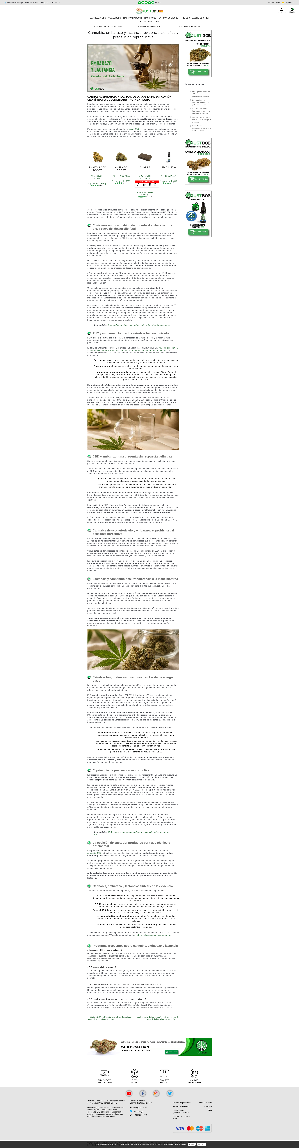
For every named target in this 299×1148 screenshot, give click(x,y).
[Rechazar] (296, 1144)
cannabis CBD (94, 853)
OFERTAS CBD (146, 22)
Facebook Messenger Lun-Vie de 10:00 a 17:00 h (25, 3)
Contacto (270, 3)
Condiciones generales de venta (181, 1111)
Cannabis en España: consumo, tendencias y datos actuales (201, 128)
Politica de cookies (181, 1107)
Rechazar (201, 1144)
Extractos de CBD (168, 18)
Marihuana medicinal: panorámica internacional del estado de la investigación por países (158, 1018)
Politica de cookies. (179, 1144)
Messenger (139, 1112)
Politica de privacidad (182, 1103)
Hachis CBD (150, 18)
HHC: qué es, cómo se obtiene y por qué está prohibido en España (201, 94)
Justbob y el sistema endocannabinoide (153, 935)
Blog (157, 22)
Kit (207, 18)
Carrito (292, 10)
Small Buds (114, 18)
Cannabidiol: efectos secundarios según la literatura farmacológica (139, 325)
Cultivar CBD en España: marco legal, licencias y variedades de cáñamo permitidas (109, 1018)
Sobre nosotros (205, 1103)
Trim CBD (185, 18)
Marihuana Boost (132, 18)
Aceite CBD (198, 18)
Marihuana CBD (98, 18)
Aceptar (192, 1144)
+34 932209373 (54, 3)
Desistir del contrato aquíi (181, 1117)
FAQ (278, 3)
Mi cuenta (282, 12)
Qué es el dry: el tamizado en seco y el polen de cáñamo (200, 102)
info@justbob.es (140, 1108)
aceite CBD (134, 129)
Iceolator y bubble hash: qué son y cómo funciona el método (201, 111)
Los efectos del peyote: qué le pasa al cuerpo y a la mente (201, 119)
